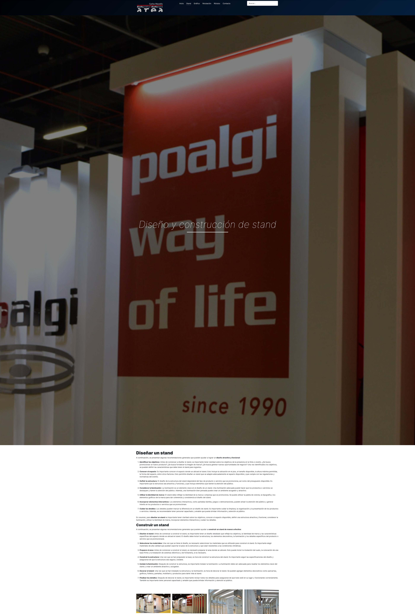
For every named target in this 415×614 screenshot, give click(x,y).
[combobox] (262, 3)
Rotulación (207, 3)
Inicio (181, 3)
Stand (188, 3)
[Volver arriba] (411, 610)
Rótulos (217, 3)
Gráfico (197, 3)
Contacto (226, 3)
